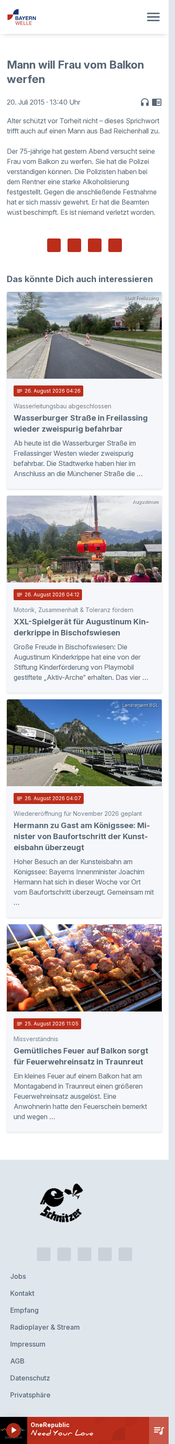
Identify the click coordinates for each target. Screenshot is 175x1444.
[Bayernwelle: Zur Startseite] (74, 16)
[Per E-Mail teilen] (115, 245)
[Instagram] (105, 1254)
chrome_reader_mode (157, 102)
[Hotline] (44, 1254)
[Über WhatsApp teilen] (95, 245)
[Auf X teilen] (74, 245)
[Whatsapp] (64, 1254)
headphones (145, 102)
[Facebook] (84, 1254)
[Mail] (125, 1254)
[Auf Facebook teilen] (54, 245)
